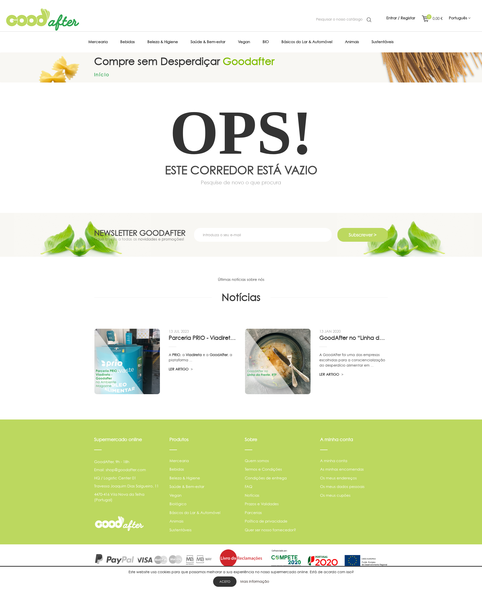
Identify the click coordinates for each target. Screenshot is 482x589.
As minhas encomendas (342, 469)
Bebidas (176, 469)
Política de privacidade (266, 521)
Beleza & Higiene (184, 478)
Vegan (175, 495)
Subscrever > (363, 234)
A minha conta (333, 460)
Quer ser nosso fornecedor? (270, 530)
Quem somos (257, 460)
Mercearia (179, 460)
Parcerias (253, 512)
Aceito (224, 581)
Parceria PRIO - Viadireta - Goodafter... (203, 337)
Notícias (252, 495)
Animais (176, 521)
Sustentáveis (180, 530)
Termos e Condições (263, 469)
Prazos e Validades (262, 503)
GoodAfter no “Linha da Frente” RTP (353, 337)
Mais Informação (254, 581)
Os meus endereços (338, 478)
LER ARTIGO (179, 369)
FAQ (248, 486)
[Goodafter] (42, 19)
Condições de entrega (266, 478)
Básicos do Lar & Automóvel (194, 512)
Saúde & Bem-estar (186, 486)
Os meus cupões (335, 495)
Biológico (178, 503)
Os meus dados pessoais (342, 486)
